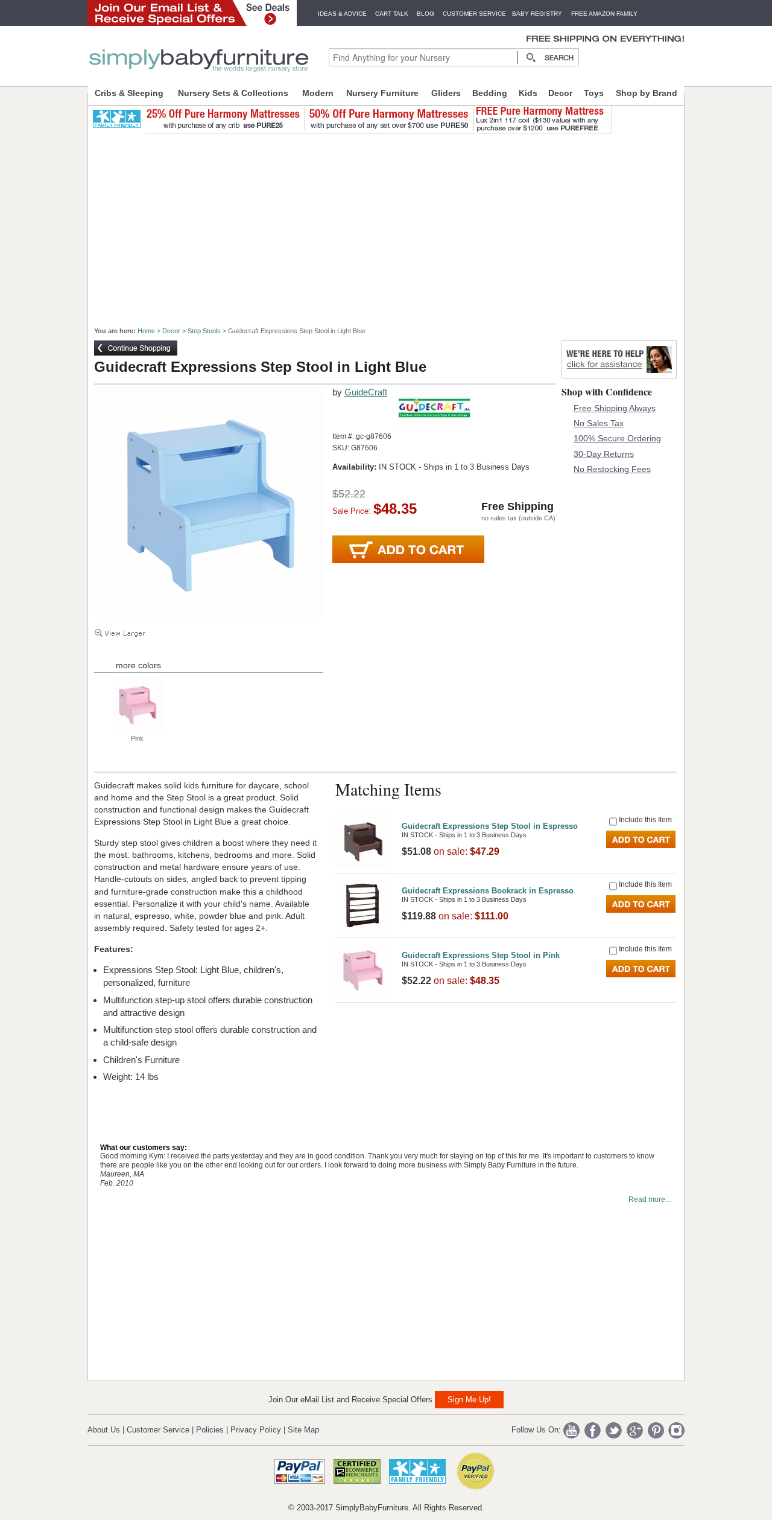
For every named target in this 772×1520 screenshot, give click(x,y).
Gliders (446, 93)
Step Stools (204, 330)
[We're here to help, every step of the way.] (619, 375)
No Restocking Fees (612, 469)
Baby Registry (537, 13)
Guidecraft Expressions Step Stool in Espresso (490, 826)
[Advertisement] (392, 224)
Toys (594, 93)
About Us (103, 1429)
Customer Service (474, 13)
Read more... (649, 1199)
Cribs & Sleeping (129, 93)
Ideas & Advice (342, 13)
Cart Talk (391, 13)
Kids (528, 93)
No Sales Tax (599, 423)
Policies (210, 1429)
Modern (318, 93)
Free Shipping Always (615, 408)
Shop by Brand (646, 93)
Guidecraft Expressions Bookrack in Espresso (488, 890)
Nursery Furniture (382, 93)
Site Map (303, 1429)
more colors (138, 665)
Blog (425, 13)
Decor (560, 93)
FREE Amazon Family (604, 13)
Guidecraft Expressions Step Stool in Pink (481, 955)
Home (146, 330)
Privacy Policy (255, 1429)
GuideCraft (365, 392)
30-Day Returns (604, 454)
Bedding (489, 93)
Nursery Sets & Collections (233, 93)
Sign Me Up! (469, 1399)
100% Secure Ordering (617, 438)
